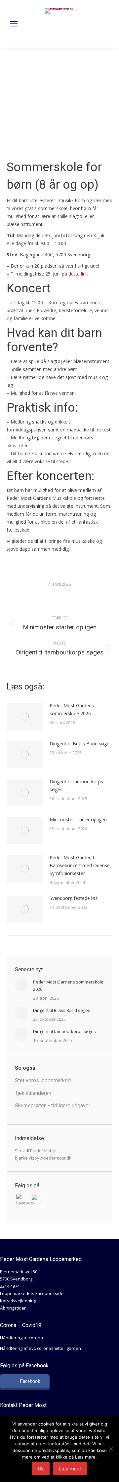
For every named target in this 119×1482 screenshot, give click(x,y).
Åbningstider (13, 1308)
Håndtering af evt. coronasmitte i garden (40, 1348)
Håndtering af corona (21, 1338)
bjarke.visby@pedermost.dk (43, 1158)
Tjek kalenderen (33, 1093)
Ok (41, 1469)
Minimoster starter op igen (78, 819)
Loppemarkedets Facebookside (31, 1293)
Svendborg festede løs (74, 898)
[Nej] (110, 1449)
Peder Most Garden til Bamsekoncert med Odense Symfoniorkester (80, 865)
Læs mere (70, 1469)
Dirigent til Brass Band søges (81, 743)
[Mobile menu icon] (14, 24)
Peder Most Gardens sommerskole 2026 (72, 709)
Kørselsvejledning (18, 1301)
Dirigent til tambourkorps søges (76, 785)
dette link (78, 274)
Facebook (30, 1381)
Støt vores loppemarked (43, 1080)
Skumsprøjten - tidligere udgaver (52, 1105)
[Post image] (25, 716)
